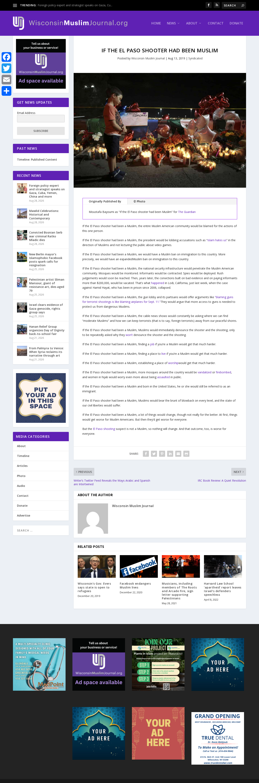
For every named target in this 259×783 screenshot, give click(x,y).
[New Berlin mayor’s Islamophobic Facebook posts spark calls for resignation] (22, 257)
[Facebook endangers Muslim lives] (139, 566)
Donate (236, 23)
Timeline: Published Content (37, 159)
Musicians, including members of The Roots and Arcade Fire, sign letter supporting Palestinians (179, 591)
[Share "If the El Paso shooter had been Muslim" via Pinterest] (162, 454)
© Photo (139, 201)
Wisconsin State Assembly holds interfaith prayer (69, 5)
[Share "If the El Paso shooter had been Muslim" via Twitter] (154, 454)
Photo (21, 476)
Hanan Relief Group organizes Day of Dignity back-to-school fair (47, 330)
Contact (216, 23)
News (171, 23)
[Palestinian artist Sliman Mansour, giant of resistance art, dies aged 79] (22, 282)
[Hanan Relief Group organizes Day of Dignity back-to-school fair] (22, 329)
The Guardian (187, 212)
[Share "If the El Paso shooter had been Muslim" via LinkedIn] (170, 454)
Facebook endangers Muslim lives (135, 585)
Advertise (23, 515)
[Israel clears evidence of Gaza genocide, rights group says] (22, 307)
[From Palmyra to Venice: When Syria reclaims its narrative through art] (22, 351)
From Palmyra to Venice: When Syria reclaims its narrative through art (46, 351)
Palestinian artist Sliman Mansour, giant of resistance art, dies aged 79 (46, 285)
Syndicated (195, 58)
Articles (22, 466)
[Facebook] (6, 57)
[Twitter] (6, 68)
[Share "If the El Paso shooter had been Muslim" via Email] (178, 454)
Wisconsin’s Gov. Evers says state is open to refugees (94, 587)
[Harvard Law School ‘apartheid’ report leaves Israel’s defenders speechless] (223, 566)
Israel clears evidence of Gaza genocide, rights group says (46, 308)
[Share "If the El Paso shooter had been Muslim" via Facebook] (146, 454)
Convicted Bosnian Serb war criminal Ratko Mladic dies (45, 236)
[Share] (6, 91)
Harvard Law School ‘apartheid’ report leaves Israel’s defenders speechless (222, 589)
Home (156, 23)
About (191, 23)
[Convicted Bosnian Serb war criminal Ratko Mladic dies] (22, 235)
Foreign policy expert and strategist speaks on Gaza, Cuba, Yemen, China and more (47, 191)
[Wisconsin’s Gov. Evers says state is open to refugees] (97, 566)
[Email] (6, 79)
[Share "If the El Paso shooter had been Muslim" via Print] (186, 454)
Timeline (23, 456)
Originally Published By (105, 201)
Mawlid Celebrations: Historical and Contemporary (44, 214)
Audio (21, 486)
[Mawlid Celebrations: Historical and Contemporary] (22, 213)
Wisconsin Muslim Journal (148, 58)
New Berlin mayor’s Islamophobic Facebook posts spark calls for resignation (45, 259)
